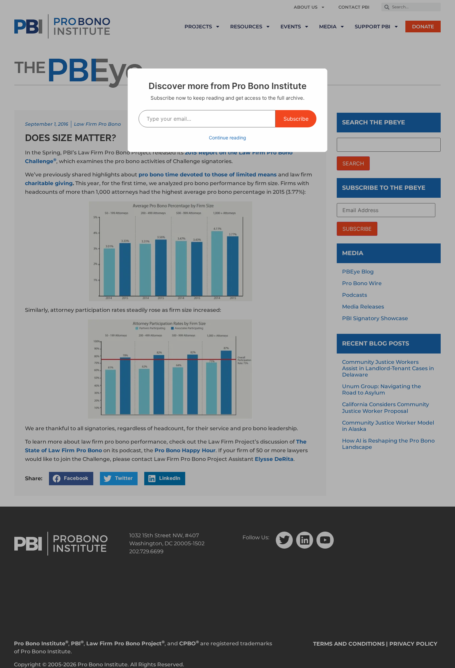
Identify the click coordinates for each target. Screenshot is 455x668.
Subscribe (295, 118)
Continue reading (227, 137)
